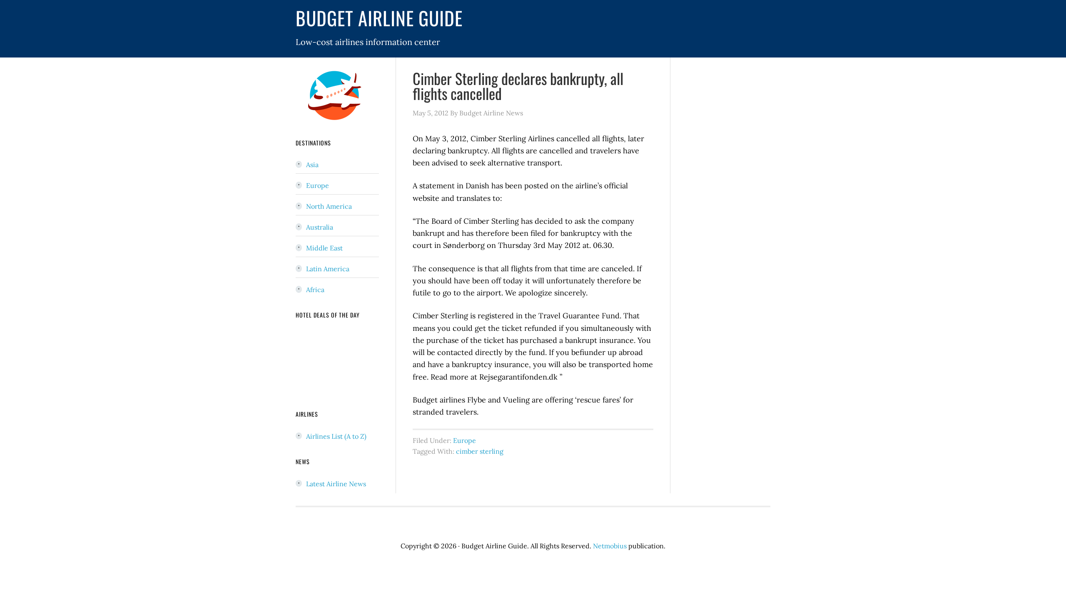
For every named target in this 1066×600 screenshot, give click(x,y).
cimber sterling (479, 451)
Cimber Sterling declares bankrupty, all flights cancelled (518, 85)
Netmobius (610, 546)
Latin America (327, 269)
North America (329, 206)
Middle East (324, 248)
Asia (312, 164)
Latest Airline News (336, 484)
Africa (315, 289)
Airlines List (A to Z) (336, 436)
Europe (464, 440)
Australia (319, 227)
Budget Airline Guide (379, 18)
